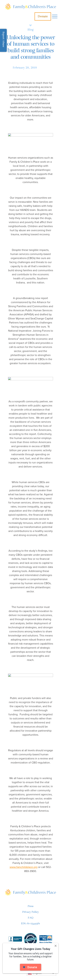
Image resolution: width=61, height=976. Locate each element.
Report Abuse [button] (3, 39)
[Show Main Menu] (54, 16)
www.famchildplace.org (23, 867)
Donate (43, 16)
